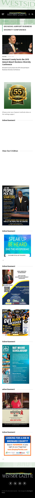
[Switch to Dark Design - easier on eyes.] (29, 14)
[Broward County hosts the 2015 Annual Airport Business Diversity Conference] (17, 44)
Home (12, 21)
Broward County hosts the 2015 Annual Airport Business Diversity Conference (16, 62)
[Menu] (3, 14)
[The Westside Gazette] (17, 14)
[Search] (32, 14)
